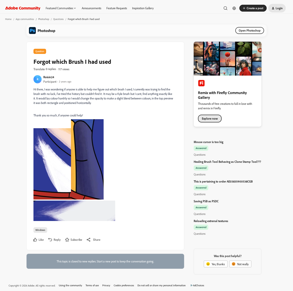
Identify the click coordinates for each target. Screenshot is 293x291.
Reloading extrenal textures (211, 221)
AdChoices (198, 285)
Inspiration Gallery (143, 8)
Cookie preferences (124, 285)
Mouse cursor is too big (208, 142)
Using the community (70, 285)
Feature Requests (116, 8)
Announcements (91, 8)
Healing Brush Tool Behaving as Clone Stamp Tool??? (227, 161)
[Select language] (234, 8)
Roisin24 (48, 77)
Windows (40, 230)
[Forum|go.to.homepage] (23, 8)
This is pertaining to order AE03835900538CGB (223, 181)
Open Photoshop (250, 30)
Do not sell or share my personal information (161, 285)
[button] (253, 8)
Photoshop (43, 19)
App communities (25, 19)
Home (8, 19)
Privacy (106, 285)
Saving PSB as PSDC (206, 201)
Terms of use (92, 285)
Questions (58, 19)
